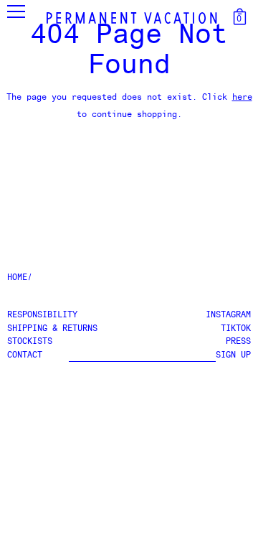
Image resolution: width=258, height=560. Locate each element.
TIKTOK (236, 329)
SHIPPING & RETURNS (52, 329)
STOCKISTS (29, 341)
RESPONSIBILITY (42, 315)
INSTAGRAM (228, 315)
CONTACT (24, 355)
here (242, 97)
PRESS (238, 341)
